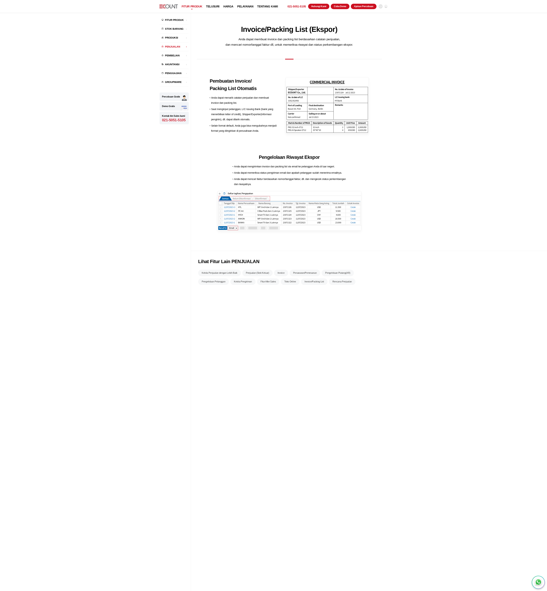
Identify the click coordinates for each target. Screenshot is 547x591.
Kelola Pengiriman (243, 281)
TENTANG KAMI (267, 6)
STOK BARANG (174, 28)
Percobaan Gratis (171, 96)
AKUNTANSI (172, 64)
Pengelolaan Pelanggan (213, 281)
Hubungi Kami (318, 6)
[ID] (169, 6)
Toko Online (290, 281)
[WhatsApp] (538, 582)
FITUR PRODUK (192, 6)
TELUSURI (213, 6)
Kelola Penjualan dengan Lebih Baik (219, 273)
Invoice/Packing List (314, 281)
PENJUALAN (172, 46)
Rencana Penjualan (342, 281)
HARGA (228, 6)
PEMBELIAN (172, 55)
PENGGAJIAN (173, 73)
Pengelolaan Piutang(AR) (337, 273)
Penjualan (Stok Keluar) (257, 273)
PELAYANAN (245, 6)
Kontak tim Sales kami (173, 118)
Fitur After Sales (268, 281)
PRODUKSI (171, 37)
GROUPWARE (173, 82)
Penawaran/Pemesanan (305, 273)
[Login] (385, 6)
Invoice (281, 273)
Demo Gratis (168, 106)
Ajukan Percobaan (363, 6)
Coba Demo (340, 6)
